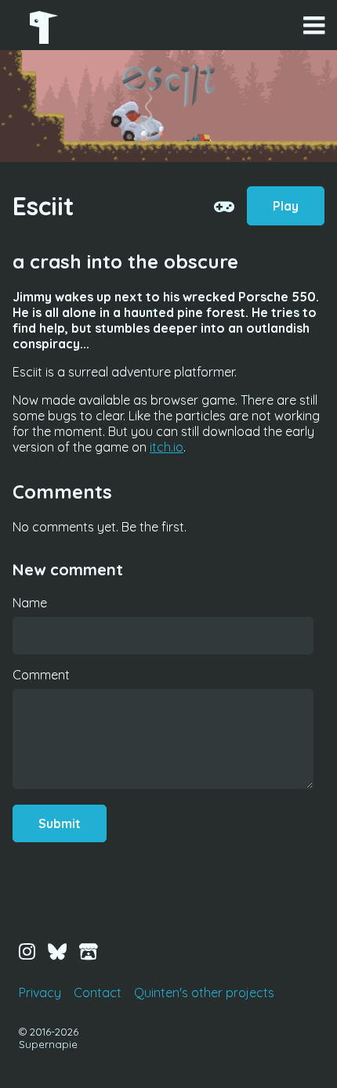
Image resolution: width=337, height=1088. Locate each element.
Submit (59, 823)
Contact (97, 992)
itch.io (166, 447)
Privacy (40, 992)
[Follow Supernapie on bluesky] (57, 950)
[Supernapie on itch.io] (88, 950)
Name (30, 603)
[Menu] (314, 25)
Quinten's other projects (204, 992)
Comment (41, 675)
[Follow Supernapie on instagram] (27, 950)
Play (286, 206)
